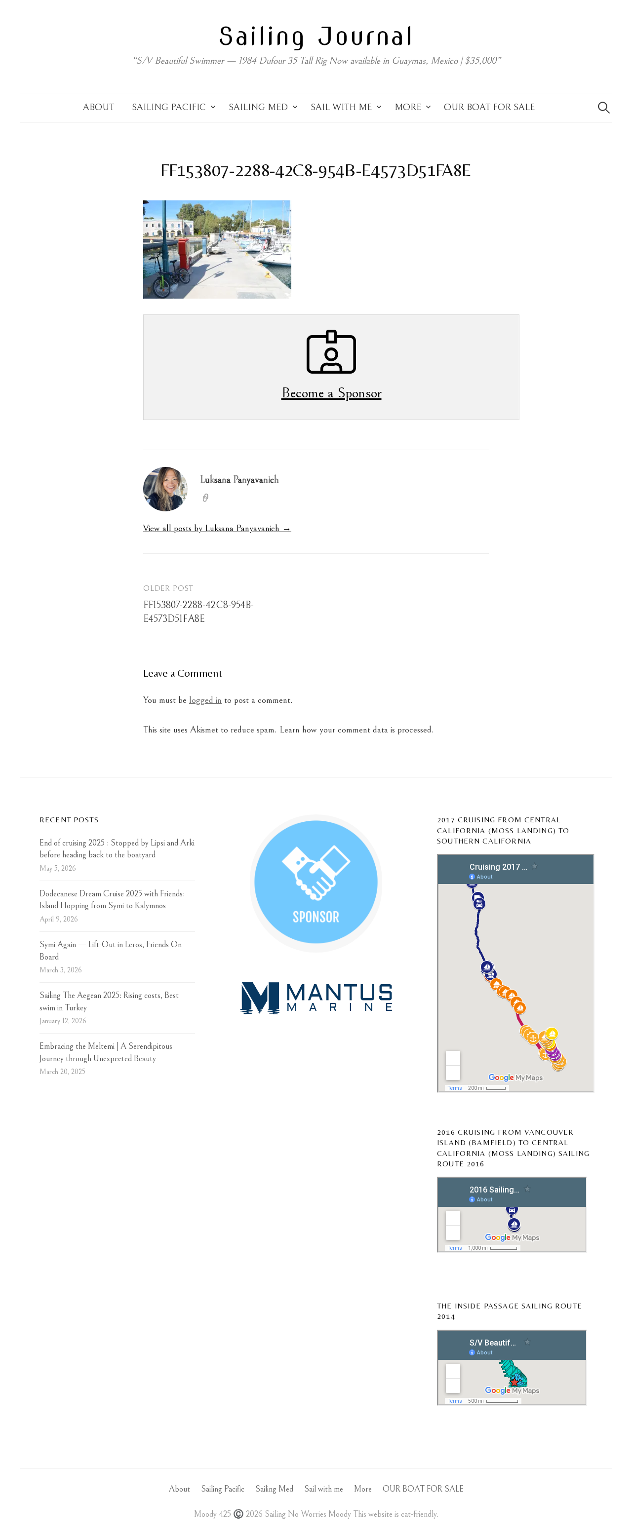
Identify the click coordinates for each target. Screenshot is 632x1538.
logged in (205, 700)
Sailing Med (258, 107)
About (98, 107)
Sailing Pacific (169, 107)
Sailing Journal (316, 36)
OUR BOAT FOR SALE (489, 107)
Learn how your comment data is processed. (356, 730)
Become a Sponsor (331, 392)
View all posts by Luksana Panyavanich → (217, 528)
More (408, 107)
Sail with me (341, 107)
